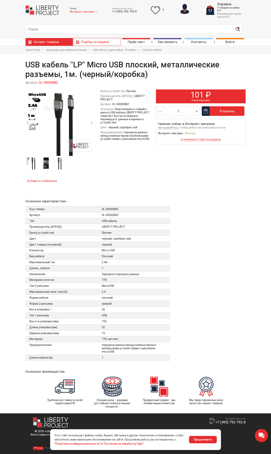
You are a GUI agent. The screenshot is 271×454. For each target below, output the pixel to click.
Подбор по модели (95, 42)
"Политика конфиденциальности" (77, 443)
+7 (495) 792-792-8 (124, 11)
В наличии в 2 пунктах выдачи (201, 139)
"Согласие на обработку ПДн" (123, 443)
